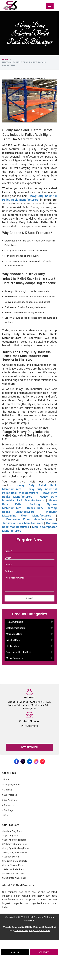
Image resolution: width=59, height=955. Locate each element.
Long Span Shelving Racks (16, 848)
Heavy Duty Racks (14, 622)
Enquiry (45, 952)
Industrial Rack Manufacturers (23, 523)
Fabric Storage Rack (13, 865)
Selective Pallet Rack (13, 869)
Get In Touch (29, 747)
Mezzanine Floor (14, 634)
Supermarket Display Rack (18, 652)
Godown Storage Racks (14, 840)
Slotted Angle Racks (15, 628)
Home (5, 59)
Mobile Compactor (15, 658)
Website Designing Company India (32, 930)
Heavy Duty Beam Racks (15, 852)
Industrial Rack (13, 640)
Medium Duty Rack (12, 831)
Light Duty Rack (11, 835)
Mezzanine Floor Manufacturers (29, 519)
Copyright (10, 917)
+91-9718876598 (29, 726)
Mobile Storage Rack (13, 873)
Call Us (16, 952)
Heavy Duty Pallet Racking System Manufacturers (29, 504)
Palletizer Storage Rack (15, 844)
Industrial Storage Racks (15, 861)
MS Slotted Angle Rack (14, 878)
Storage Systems (12, 857)
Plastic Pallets (12, 646)
